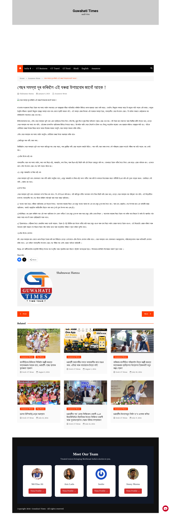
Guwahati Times (85, 11)
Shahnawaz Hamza (27, 94)
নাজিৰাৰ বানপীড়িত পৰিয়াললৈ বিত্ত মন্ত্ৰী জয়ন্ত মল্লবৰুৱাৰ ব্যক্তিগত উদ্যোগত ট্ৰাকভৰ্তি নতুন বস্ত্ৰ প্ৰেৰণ (132, 365)
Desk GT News (28, 372)
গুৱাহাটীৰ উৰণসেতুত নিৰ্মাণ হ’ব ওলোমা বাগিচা (131, 414)
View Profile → (38, 491)
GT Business (41, 68)
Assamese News (61, 94)
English (85, 68)
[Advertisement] (85, 46)
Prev (25, 314)
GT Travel (55, 68)
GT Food (66, 68)
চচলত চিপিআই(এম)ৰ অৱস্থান (32, 414)
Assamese (96, 68)
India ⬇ (27, 68)
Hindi (76, 68)
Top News (40, 357)
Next (146, 314)
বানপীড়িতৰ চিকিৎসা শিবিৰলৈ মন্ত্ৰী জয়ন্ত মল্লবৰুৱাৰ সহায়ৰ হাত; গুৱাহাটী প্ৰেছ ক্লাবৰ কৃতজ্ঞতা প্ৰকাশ (38, 365)
